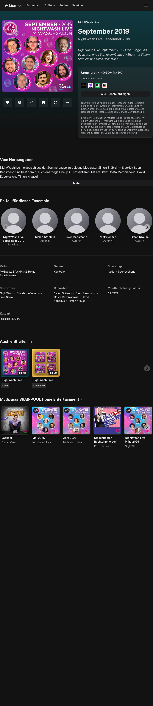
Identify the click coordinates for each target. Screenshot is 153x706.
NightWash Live (88, 22)
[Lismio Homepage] (13, 5)
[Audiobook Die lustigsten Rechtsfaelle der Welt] (107, 420)
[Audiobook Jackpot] (15, 420)
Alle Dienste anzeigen (115, 93)
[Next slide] (147, 227)
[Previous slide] (6, 227)
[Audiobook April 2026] (76, 420)
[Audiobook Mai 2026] (46, 420)
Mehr (76, 183)
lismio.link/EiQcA (10, 318)
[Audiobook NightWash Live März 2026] (138, 420)
